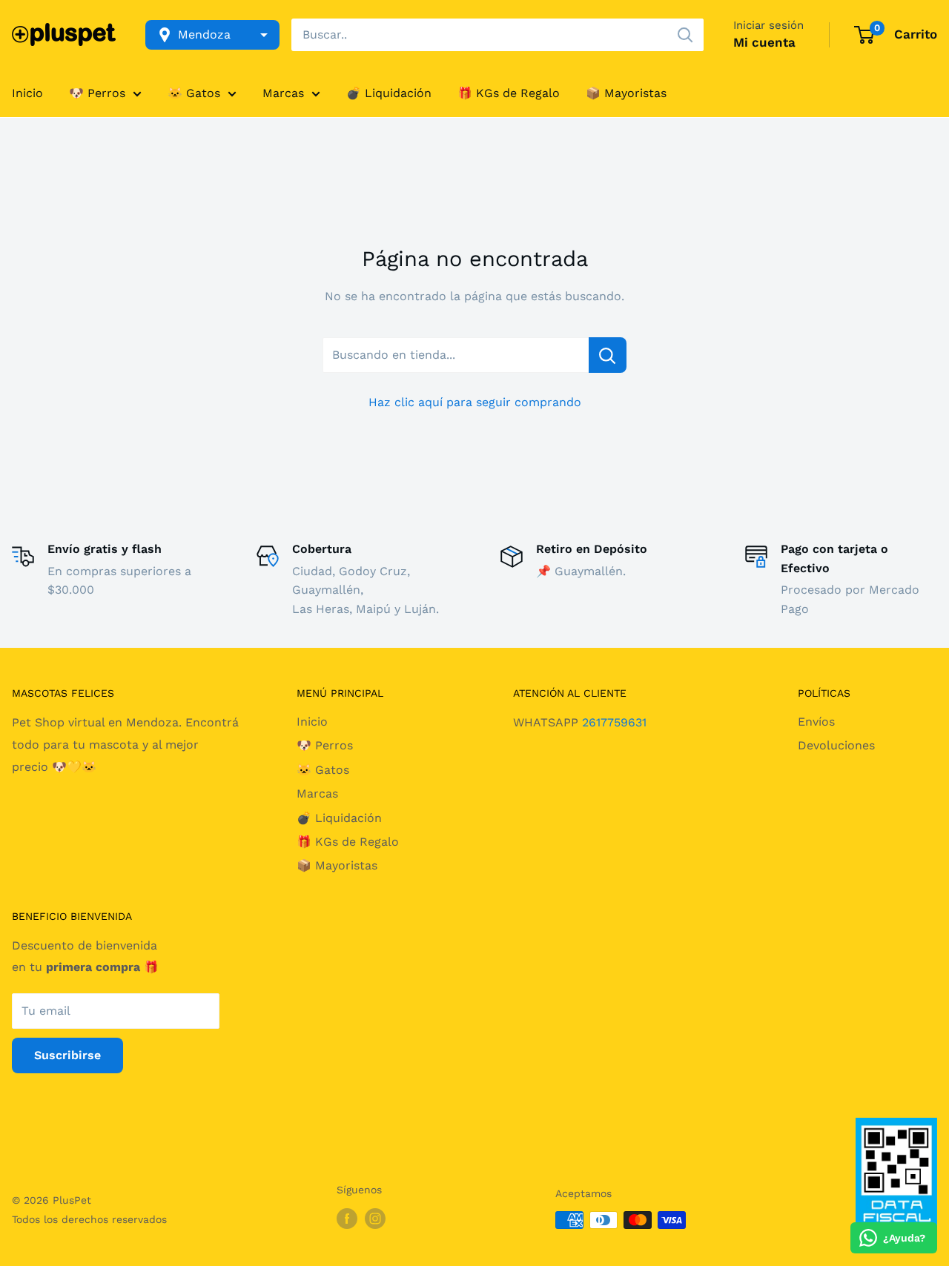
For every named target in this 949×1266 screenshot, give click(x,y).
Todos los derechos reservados (89, 1219)
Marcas (283, 93)
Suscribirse (67, 1055)
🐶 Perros (97, 93)
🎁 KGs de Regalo (508, 93)
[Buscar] (685, 35)
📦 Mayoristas (626, 93)
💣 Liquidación (388, 93)
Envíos (816, 722)
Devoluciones (836, 745)
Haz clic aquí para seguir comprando (474, 402)
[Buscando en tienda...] (607, 355)
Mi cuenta (764, 42)
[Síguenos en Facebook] (347, 1219)
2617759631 (614, 722)
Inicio (27, 93)
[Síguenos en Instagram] (375, 1219)
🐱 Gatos (194, 93)
